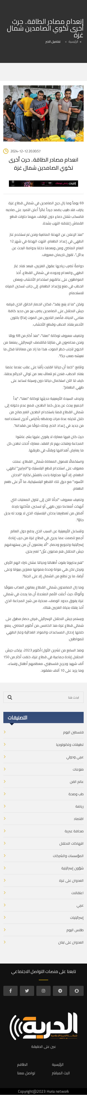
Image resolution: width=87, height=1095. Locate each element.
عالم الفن (77, 781)
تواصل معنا (26, 1073)
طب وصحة (76, 794)
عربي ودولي (75, 756)
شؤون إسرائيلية (72, 868)
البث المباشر (61, 1073)
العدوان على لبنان (71, 942)
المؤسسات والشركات (68, 855)
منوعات (78, 769)
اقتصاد (79, 818)
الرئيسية (71, 41)
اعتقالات (77, 892)
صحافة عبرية (74, 831)
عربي (80, 905)
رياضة (79, 806)
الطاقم (22, 1064)
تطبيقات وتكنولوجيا (70, 744)
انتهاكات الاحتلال (71, 843)
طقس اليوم (75, 929)
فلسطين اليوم (73, 732)
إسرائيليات (77, 917)
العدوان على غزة (71, 880)
